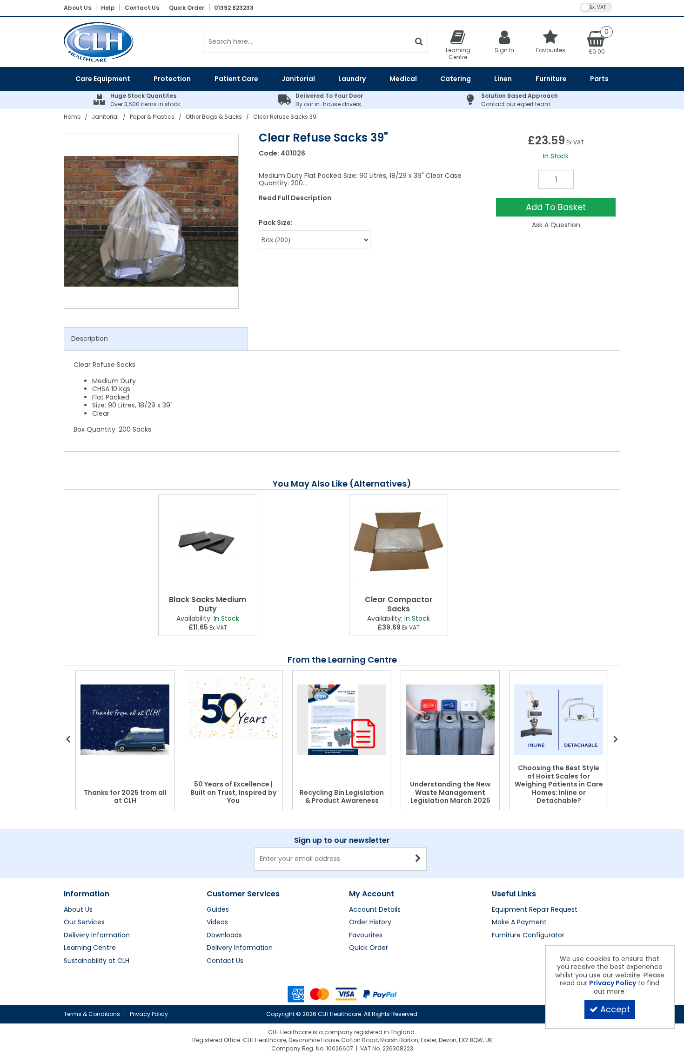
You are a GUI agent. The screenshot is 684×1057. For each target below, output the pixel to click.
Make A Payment (519, 922)
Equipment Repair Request (534, 910)
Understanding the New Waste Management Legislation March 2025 (450, 792)
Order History (370, 922)
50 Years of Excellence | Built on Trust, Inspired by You (233, 792)
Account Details (375, 910)
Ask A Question (556, 225)
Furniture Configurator (528, 935)
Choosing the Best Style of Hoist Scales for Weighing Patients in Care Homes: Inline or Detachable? (559, 784)
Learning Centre (90, 948)
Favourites (365, 935)
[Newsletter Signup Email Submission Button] (418, 859)
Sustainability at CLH (96, 961)
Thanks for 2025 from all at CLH (125, 797)
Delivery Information (97, 935)
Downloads (224, 935)
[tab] (156, 339)
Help (108, 7)
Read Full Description (295, 198)
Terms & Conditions (92, 1013)
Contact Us (142, 7)
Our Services (84, 922)
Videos (217, 922)
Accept (615, 1009)
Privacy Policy (149, 1013)
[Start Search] (419, 41)
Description (89, 338)
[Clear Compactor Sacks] (398, 543)
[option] (152, 221)
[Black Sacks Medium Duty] (207, 543)
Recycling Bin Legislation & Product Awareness (342, 797)
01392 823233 (234, 7)
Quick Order (186, 7)
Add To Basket (556, 207)
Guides (218, 910)
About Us (77, 7)
